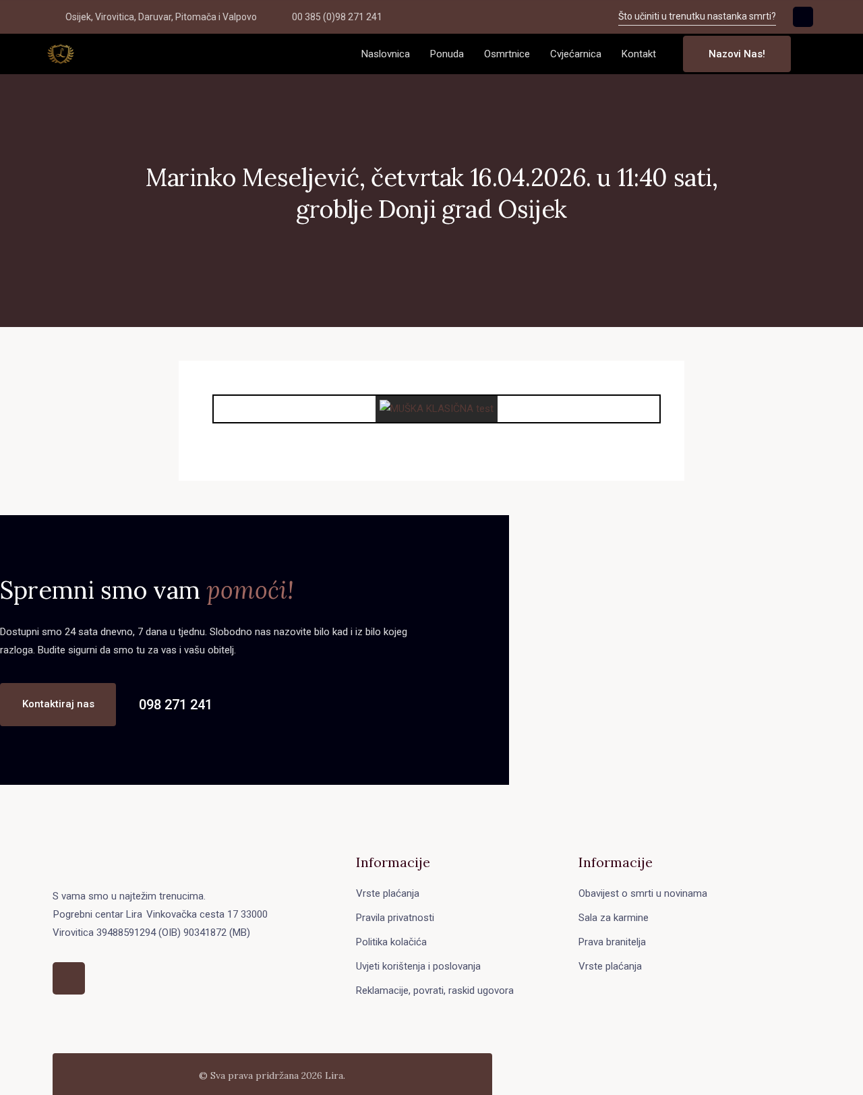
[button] (812, 54)
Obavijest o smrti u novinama (642, 893)
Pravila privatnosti (395, 918)
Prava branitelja (612, 942)
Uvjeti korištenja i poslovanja (418, 966)
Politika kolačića (391, 942)
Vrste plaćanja (387, 893)
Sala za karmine (613, 918)
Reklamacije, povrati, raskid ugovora (435, 990)
